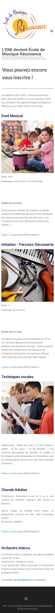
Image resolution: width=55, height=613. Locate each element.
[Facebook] (26, 599)
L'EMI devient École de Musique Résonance (23, 51)
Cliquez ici (6, 234)
